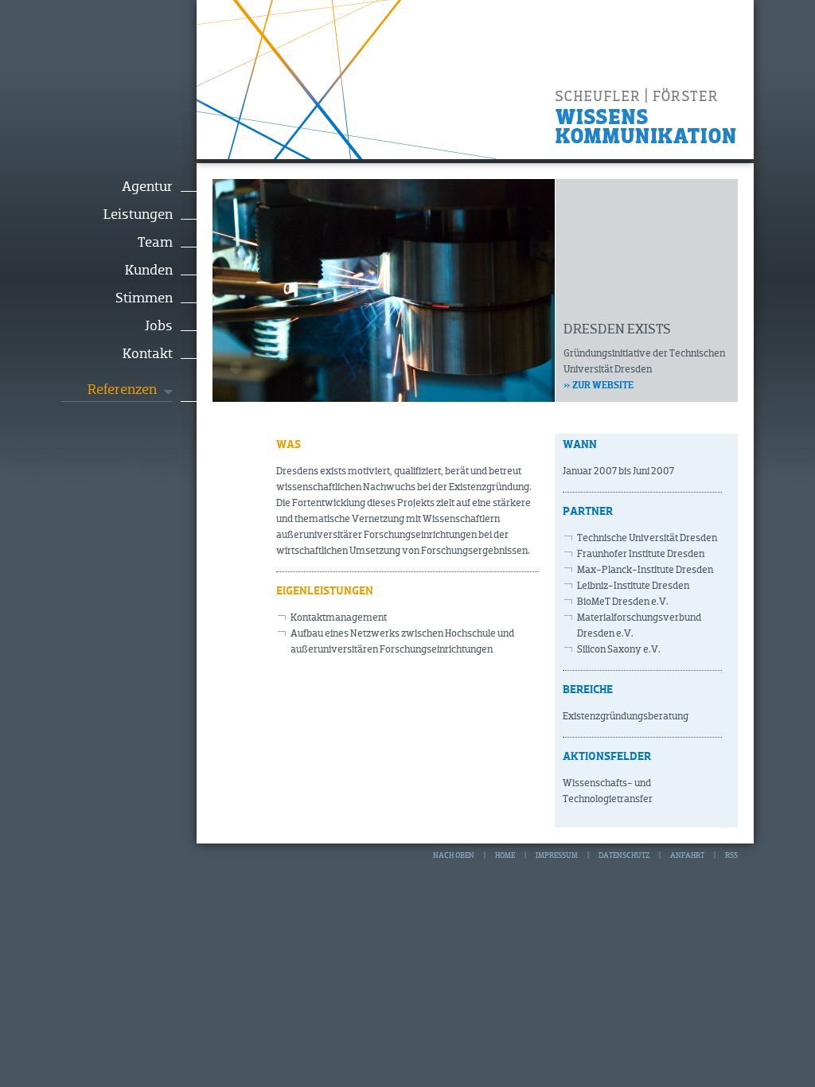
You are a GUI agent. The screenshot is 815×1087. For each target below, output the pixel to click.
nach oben (453, 855)
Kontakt (148, 354)
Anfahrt (687, 855)
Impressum (557, 855)
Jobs (159, 326)
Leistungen (138, 215)
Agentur (147, 187)
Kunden (149, 270)
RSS (731, 855)
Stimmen (144, 298)
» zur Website (598, 385)
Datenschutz (624, 855)
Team (155, 243)
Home (505, 855)
